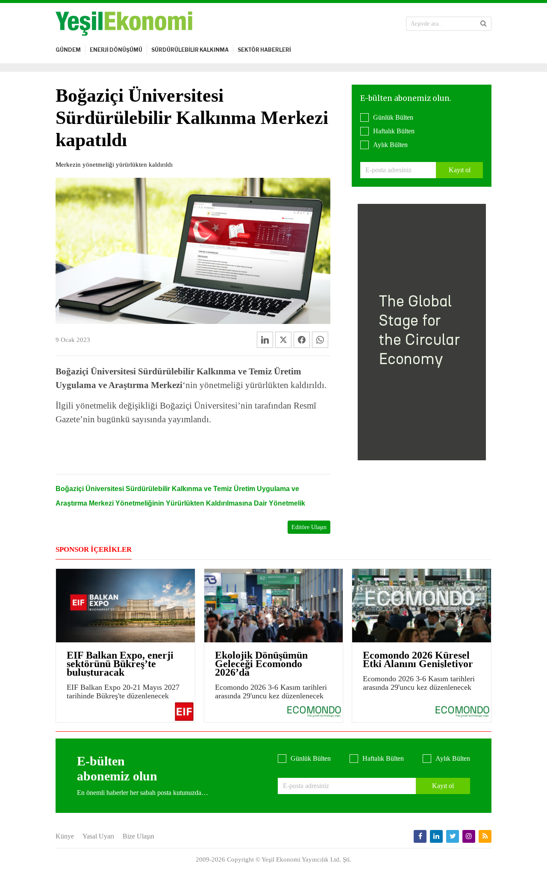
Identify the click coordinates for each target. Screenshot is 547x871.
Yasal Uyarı (98, 836)
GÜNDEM (68, 50)
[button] (483, 23)
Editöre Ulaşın (308, 527)
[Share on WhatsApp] (320, 340)
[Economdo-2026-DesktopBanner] (422, 331)
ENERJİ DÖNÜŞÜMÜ (116, 50)
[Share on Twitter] (283, 340)
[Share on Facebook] (302, 340)
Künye (65, 836)
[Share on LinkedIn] (265, 340)
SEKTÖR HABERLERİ (264, 50)
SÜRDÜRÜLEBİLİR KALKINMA (190, 50)
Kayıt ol (460, 170)
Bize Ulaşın (138, 836)
